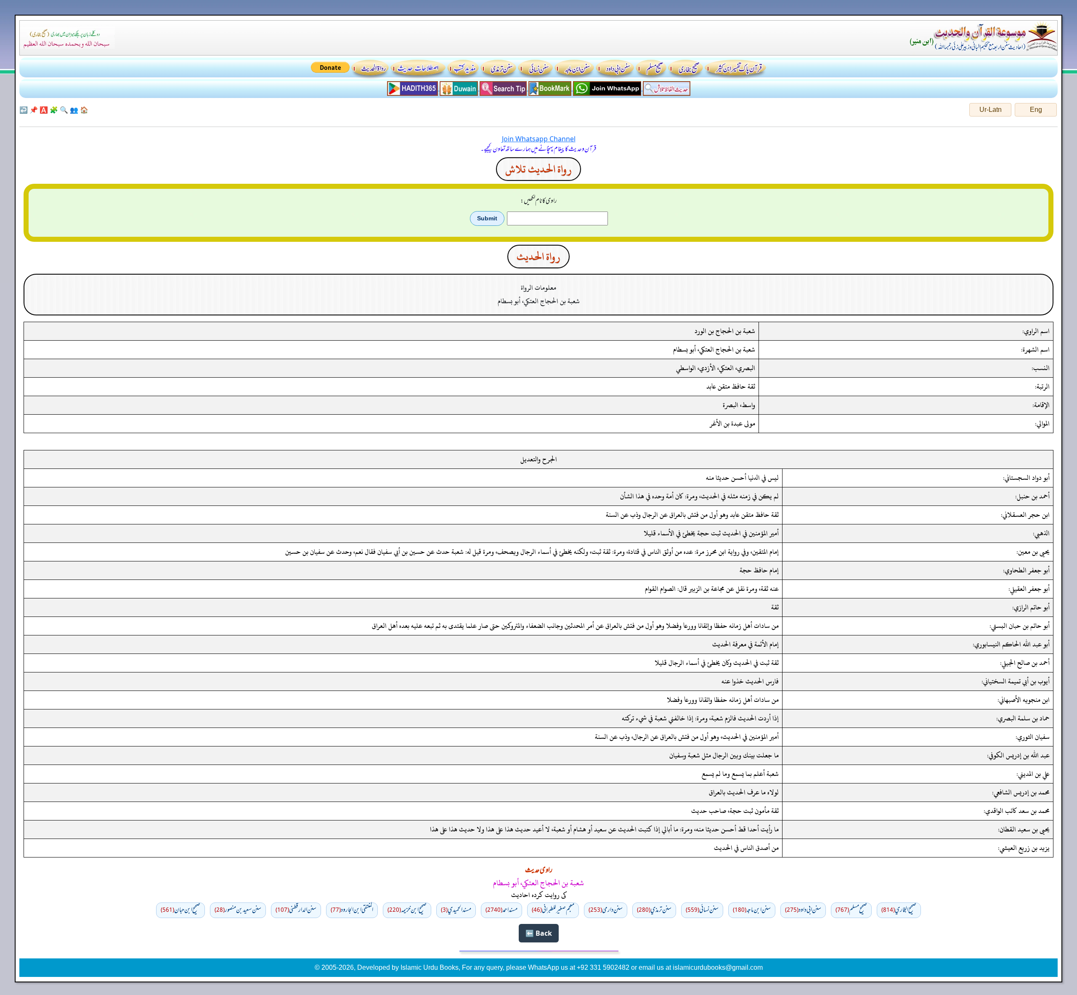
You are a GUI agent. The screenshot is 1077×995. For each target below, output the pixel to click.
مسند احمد (501, 910)
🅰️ (44, 109)
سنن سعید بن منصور (238, 910)
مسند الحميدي (456, 910)
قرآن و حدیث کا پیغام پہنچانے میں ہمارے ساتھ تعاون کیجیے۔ (538, 149)
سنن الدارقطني (296, 910)
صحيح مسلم (851, 910)
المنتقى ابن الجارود (352, 910)
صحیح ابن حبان (180, 910)
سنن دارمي (606, 910)
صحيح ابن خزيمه (407, 910)
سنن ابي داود (803, 910)
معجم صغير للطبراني (553, 910)
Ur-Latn (990, 109)
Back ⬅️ (538, 933)
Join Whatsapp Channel (539, 138)
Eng (1036, 109)
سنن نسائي (702, 910)
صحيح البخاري (898, 910)
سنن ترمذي (654, 910)
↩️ (23, 109)
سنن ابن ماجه (752, 910)
